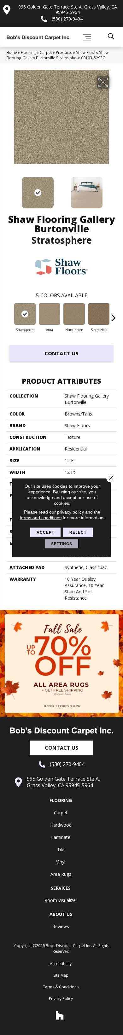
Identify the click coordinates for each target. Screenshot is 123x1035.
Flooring (28, 52)
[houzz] (60, 1015)
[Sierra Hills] (98, 314)
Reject (77, 532)
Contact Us (61, 353)
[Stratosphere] (25, 314)
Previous (9, 189)
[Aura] (49, 314)
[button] (61, 748)
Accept (45, 532)
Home (11, 52)
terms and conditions (41, 517)
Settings (61, 543)
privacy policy (70, 511)
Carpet (46, 52)
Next (113, 189)
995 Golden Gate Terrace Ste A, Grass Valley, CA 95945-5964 (67, 9)
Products (64, 52)
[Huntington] (74, 314)
